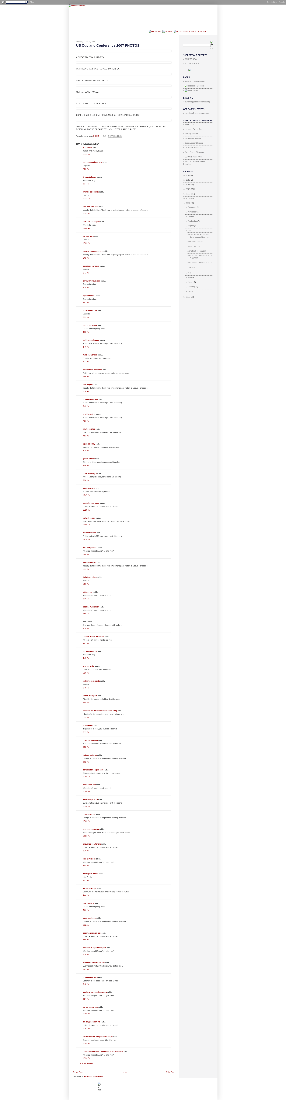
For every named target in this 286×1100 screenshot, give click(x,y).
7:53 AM (86, 436)
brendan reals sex (90, 399)
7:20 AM (86, 421)
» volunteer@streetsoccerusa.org (196, 113)
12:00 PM (86, 525)
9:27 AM (86, 999)
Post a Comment (86, 1063)
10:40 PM (86, 791)
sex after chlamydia (91, 222)
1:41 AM (86, 273)
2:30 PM (86, 599)
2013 (188, 180)
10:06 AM (86, 1014)
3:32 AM (86, 317)
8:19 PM (86, 732)
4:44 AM (86, 895)
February (192, 287)
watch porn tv (88, 903)
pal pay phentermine (91, 1022)
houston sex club (90, 310)
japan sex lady (89, 444)
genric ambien (89, 459)
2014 (188, 175)
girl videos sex (89, 518)
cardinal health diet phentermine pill (98, 1037)
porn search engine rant (93, 770)
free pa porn (88, 385)
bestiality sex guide (91, 503)
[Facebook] (154, 31)
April (190, 277)
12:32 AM (86, 243)
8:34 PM (86, 184)
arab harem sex (89, 533)
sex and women (89, 562)
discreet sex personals (92, 370)
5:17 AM (86, 362)
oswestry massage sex (93, 251)
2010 (188, 189)
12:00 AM (86, 228)
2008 (188, 198)
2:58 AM (86, 866)
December (192, 207)
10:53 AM (86, 1029)
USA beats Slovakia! (196, 242)
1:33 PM (86, 569)
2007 (188, 203)
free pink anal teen (90, 207)
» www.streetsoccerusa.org (194, 81)
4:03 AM (86, 332)
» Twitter (190, 90)
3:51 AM (86, 880)
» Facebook (193, 86)
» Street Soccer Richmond (193, 152)
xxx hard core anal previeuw (95, 992)
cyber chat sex (89, 296)
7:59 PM (86, 169)
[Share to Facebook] (117, 136)
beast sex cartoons (91, 266)
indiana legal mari (90, 799)
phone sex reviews (91, 829)
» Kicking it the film (190, 134)
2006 (188, 297)
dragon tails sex (89, 177)
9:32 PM (86, 762)
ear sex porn (88, 236)
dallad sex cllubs (90, 577)
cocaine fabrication (91, 607)
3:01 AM (86, 303)
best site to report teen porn (94, 948)
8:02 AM (86, 969)
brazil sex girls (89, 414)
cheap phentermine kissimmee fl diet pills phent (103, 1051)
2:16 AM (86, 851)
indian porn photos (90, 874)
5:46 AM (86, 376)
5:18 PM (86, 673)
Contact (140, 32)
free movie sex (89, 859)
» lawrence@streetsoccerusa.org (196, 102)
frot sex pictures (90, 755)
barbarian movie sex (91, 281)
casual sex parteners (92, 844)
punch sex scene (90, 325)
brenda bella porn (90, 977)
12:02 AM (86, 821)
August (191, 226)
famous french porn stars (93, 637)
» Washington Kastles (192, 138)
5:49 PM (86, 688)
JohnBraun (87, 147)
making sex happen (91, 340)
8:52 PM (86, 747)
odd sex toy (88, 592)
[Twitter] (166, 31)
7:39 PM (86, 717)
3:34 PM (86, 628)
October (191, 216)
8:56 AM (86, 465)
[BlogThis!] (112, 136)
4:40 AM (86, 347)
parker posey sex (90, 1007)
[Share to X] (114, 136)
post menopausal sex (92, 933)
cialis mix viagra (90, 474)
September (192, 221)
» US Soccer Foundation (193, 148)
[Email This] (109, 136)
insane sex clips (90, 889)
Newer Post (78, 1072)
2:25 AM (86, 288)
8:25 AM (86, 451)
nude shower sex (90, 355)
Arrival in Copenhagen (197, 251)
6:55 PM (86, 703)
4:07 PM (86, 643)
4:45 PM (86, 658)
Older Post (170, 1072)
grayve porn (88, 725)
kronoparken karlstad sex (94, 963)
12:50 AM (86, 836)
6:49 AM (86, 406)
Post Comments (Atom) (93, 1076)
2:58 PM (86, 614)
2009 (188, 194)
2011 (188, 185)
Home (124, 1072)
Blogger (208, 1083)
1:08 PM (86, 554)
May (190, 273)
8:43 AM (86, 984)
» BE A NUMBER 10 (191, 64)
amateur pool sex (90, 548)
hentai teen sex (89, 785)
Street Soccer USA (118, 32)
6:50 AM (86, 940)
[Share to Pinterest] (120, 136)
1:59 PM (86, 584)
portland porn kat (90, 651)
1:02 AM (86, 258)
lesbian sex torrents (91, 681)
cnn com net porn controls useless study (100, 711)
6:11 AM (86, 925)
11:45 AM (86, 1043)
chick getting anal (90, 740)
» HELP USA (188, 124)
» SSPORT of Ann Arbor (192, 157)
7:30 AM (86, 955)
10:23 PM (86, 199)
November (192, 212)
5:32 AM (86, 910)
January (191, 291)
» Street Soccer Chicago (193, 143)
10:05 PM (86, 777)
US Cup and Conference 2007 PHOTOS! (108, 45)
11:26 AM (86, 510)
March (190, 282)
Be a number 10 (92, 32)
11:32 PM (86, 213)
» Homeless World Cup (192, 129)
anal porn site (88, 666)
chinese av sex (89, 814)
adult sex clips (89, 429)
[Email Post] (104, 136)
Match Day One (194, 246)
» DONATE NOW (190, 59)
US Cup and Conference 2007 (200, 263)
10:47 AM (86, 495)
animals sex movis (91, 192)
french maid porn (90, 696)
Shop (75, 32)
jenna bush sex (89, 918)
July (190, 230)
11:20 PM (86, 806)
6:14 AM (86, 391)
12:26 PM (86, 1058)
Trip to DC (192, 267)
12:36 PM (86, 540)
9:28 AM (86, 480)
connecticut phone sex (92, 162)
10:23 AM (86, 154)
